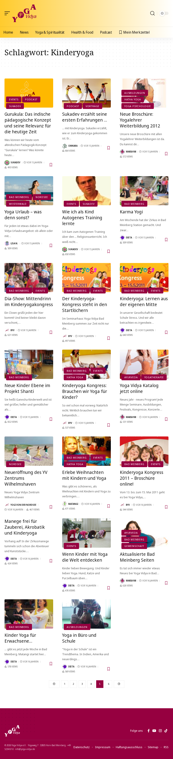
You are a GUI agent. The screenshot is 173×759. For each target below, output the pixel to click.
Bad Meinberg (19, 197)
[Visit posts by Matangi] (64, 503)
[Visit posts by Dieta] (122, 237)
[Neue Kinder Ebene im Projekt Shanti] (29, 364)
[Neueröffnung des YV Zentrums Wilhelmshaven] (29, 451)
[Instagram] (160, 731)
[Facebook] (148, 731)
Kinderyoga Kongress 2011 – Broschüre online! (141, 478)
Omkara (72, 145)
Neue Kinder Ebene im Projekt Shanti (27, 388)
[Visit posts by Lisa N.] (7, 243)
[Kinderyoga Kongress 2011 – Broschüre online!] (144, 451)
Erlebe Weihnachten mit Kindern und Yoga (84, 475)
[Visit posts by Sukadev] (7, 162)
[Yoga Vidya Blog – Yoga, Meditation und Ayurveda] (12, 730)
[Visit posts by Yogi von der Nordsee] (7, 504)
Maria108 (131, 151)
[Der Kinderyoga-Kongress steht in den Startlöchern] (86, 277)
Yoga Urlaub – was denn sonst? (23, 215)
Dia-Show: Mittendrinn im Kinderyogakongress (29, 301)
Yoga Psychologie (137, 106)
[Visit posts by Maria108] (122, 151)
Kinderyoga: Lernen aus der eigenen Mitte (144, 301)
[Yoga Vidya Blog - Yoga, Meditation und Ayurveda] (24, 13)
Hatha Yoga (132, 99)
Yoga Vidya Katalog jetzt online (139, 388)
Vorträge (92, 106)
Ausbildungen (134, 93)
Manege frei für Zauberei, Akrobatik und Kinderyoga (25, 527)
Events (13, 99)
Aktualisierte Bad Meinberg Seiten (137, 557)
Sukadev (15, 106)
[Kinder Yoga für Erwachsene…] (29, 614)
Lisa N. (14, 243)
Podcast (31, 99)
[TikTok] (165, 731)
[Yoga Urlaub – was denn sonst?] (29, 190)
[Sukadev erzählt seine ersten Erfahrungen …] (86, 93)
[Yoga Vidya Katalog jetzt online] (144, 364)
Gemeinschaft (134, 546)
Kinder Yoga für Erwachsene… (20, 638)
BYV (12, 330)
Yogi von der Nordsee (23, 504)
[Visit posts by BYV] (7, 330)
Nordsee (42, 197)
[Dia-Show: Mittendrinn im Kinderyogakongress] (29, 277)
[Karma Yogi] (144, 190)
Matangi (73, 503)
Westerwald (18, 203)
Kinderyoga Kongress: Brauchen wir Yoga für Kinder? (84, 391)
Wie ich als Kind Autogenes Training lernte (82, 217)
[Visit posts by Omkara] (64, 145)
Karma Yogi (131, 212)
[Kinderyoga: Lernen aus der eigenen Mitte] (144, 277)
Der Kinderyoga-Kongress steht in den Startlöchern (84, 304)
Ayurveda (131, 377)
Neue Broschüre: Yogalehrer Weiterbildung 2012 (140, 120)
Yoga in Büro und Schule (79, 638)
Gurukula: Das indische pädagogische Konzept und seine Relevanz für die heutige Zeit (28, 123)
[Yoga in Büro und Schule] (86, 614)
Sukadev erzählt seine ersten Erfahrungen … (84, 117)
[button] (8, 13)
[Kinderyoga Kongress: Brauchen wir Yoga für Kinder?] (86, 364)
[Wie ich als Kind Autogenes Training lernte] (86, 190)
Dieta (129, 237)
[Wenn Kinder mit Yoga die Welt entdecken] (86, 533)
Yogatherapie (154, 377)
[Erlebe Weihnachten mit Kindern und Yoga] (86, 451)
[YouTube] (154, 731)
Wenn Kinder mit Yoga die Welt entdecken (85, 557)
